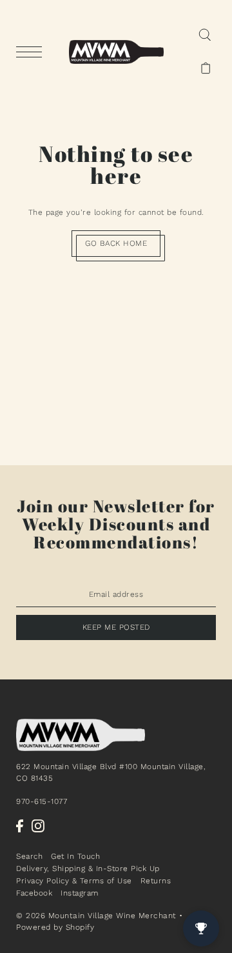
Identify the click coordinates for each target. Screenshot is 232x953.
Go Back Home (116, 243)
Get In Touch (75, 856)
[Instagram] (38, 825)
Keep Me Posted (116, 627)
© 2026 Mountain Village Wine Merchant (96, 915)
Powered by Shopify (55, 927)
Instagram (80, 893)
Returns (155, 880)
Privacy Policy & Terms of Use (74, 880)
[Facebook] (19, 825)
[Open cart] (206, 68)
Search (29, 856)
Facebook (34, 893)
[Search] (204, 35)
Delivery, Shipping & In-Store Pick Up (88, 868)
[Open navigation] (32, 51)
